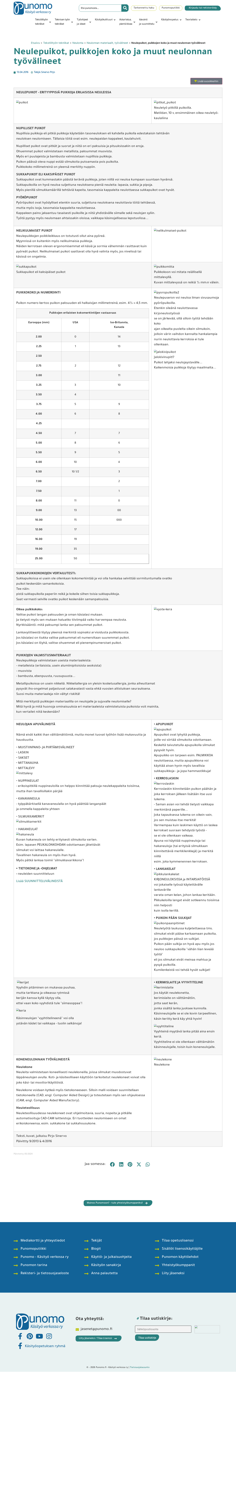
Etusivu (35, 42)
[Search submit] (125, 8)
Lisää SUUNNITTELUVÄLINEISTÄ (39, 881)
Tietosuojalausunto (139, 1367)
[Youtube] (39, 1336)
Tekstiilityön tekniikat (56, 42)
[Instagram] (49, 1336)
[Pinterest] (29, 1336)
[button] (43, 22)
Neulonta (77, 42)
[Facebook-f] (20, 1336)
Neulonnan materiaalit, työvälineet (107, 42)
